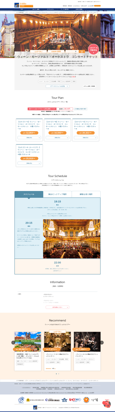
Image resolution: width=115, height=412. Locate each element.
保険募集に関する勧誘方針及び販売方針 (50, 387)
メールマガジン (76, 5)
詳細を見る (29, 137)
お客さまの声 (84, 5)
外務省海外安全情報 (66, 387)
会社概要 (22, 392)
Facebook (50, 388)
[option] (28, 351)
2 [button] (58, 373)
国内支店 (70, 5)
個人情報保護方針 (88, 387)
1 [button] (56, 373)
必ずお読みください (57, 307)
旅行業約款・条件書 (41, 388)
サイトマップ (45, 392)
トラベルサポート (26, 387)
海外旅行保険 (36, 387)
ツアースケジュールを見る (57, 86)
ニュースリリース (37, 392)
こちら (73, 76)
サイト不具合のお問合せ (70, 392)
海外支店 (65, 5)
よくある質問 (91, 5)
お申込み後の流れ (52, 392)
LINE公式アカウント (59, 388)
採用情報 (31, 392)
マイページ (97, 5)
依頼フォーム (84, 392)
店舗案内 (27, 392)
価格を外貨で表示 (81, 109)
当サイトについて (60, 392)
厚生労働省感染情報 (77, 387)
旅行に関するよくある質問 (72, 388)
